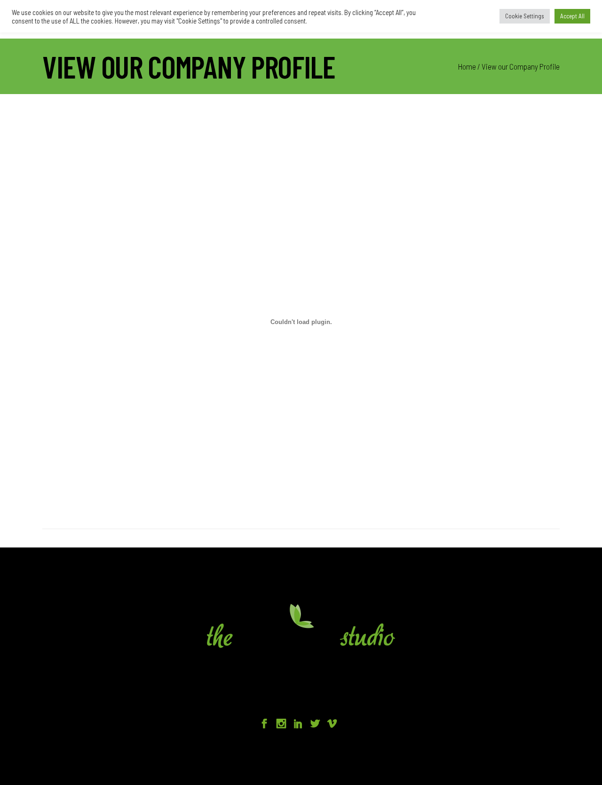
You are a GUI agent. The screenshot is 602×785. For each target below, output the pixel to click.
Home (467, 66)
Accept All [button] (572, 16)
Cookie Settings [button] (524, 16)
